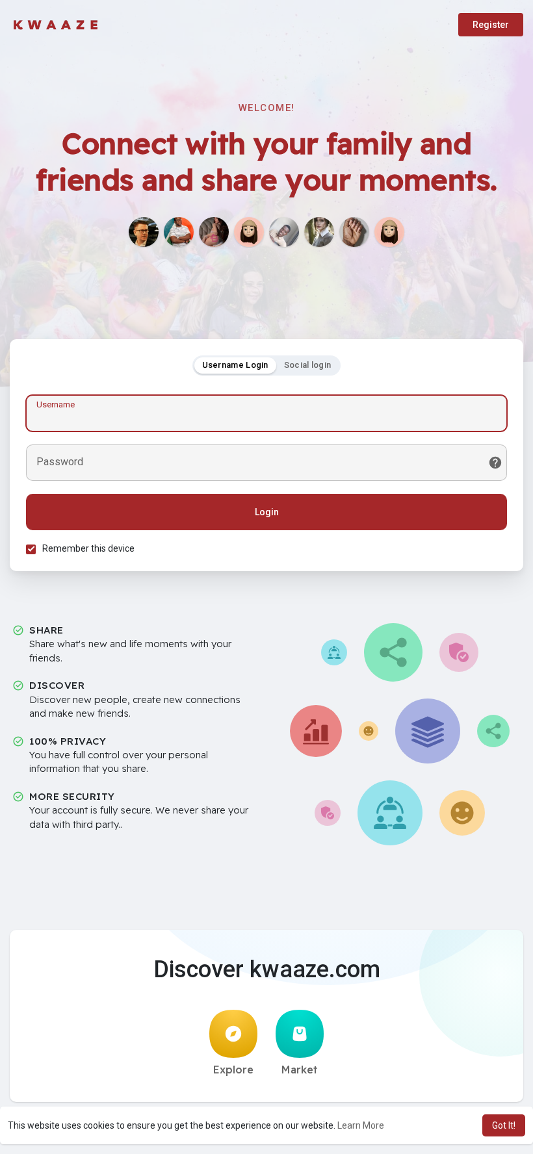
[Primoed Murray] (214, 232)
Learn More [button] (360, 1125)
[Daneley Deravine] (389, 232)
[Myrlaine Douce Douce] (354, 232)
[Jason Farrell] (144, 232)
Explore (233, 1069)
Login (267, 512)
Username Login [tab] (235, 365)
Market (299, 1069)
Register (491, 24)
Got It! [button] (503, 1125)
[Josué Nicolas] (179, 232)
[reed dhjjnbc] (319, 232)
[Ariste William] (284, 232)
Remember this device (88, 548)
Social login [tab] (308, 365)
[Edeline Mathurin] (249, 232)
